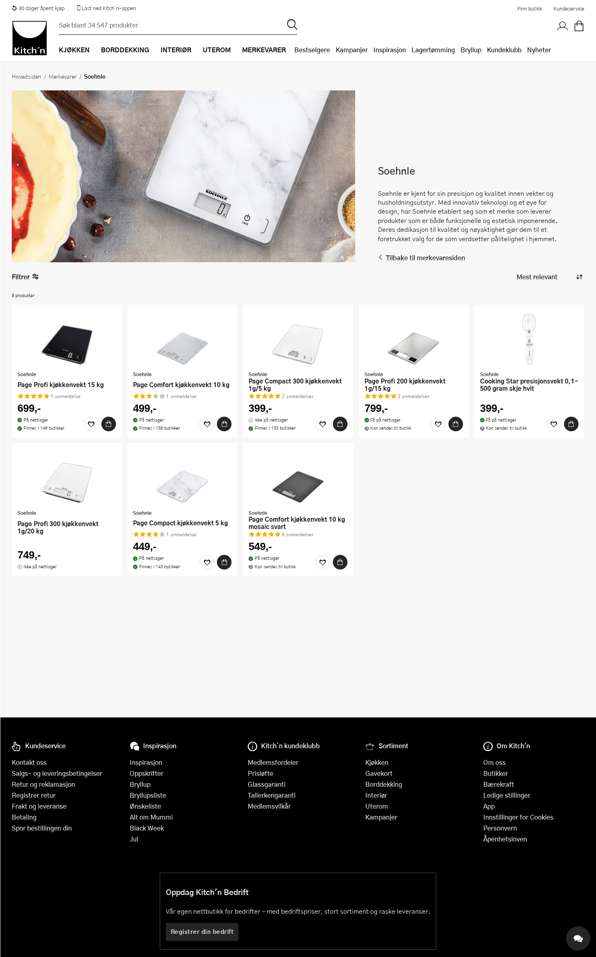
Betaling (24, 817)
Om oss (494, 762)
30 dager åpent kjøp (41, 8)
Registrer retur (34, 795)
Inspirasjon (389, 49)
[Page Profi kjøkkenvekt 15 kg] (66, 338)
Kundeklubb (504, 49)
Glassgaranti (266, 784)
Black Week (147, 828)
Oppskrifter (146, 773)
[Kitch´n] (29, 38)
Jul (134, 839)
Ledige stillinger (506, 795)
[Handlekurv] (579, 26)
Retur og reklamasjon (43, 784)
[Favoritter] (91, 424)
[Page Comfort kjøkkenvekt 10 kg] (182, 338)
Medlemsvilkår (269, 806)
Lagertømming (433, 49)
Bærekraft (498, 784)
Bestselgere (312, 49)
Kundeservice (568, 8)
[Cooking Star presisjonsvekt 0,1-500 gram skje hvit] (529, 338)
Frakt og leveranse (39, 806)
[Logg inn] (562, 26)
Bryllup (471, 49)
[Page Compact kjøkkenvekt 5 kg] (182, 477)
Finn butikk (529, 8)
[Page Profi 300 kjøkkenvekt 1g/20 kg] (66, 477)
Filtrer (21, 276)
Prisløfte (260, 773)
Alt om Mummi (151, 817)
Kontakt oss (29, 762)
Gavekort (378, 773)
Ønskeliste (145, 806)
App (489, 806)
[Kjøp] (108, 424)
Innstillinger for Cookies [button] (518, 817)
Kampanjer (352, 49)
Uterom (376, 806)
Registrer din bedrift (202, 931)
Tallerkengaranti (272, 795)
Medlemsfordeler (273, 762)
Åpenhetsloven (505, 839)
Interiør (376, 795)
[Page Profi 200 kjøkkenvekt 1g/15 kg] (413, 338)
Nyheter (539, 49)
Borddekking (383, 784)
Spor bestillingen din (42, 828)
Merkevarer (63, 76)
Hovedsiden (26, 76)
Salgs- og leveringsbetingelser (57, 773)
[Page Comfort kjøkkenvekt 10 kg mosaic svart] (298, 477)
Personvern (500, 828)
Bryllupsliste (148, 795)
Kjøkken (376, 762)
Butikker (495, 773)
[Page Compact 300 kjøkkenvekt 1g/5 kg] (298, 338)
